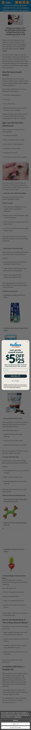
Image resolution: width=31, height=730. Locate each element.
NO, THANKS (15, 380)
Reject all (15, 724)
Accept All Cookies (15, 727)
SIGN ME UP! (15, 376)
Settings (15, 720)
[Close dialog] (28, 342)
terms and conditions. (15, 387)
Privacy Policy (17, 717)
